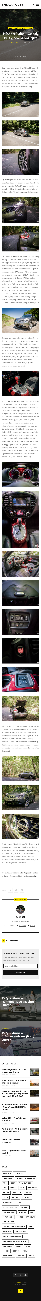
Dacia (5, 1197)
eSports (7, 1231)
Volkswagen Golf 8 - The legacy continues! (14, 1071)
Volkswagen (25, 1183)
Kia (4, 1188)
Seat (22, 1188)
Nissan (29, 28)
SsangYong (8, 1256)
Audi (5, 1183)
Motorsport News (26, 1217)
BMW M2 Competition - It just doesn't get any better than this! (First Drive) (15, 1093)
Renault (17, 1193)
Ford (31, 1256)
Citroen (21, 1256)
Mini (32, 1212)
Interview (8, 1178)
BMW (13, 1183)
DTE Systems (20, 1231)
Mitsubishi (8, 1217)
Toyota (21, 1202)
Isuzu (19, 1246)
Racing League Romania (14, 1227)
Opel (28, 1246)
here (35, 876)
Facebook (22, 925)
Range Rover (9, 1212)
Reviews (22, 28)
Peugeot (26, 1197)
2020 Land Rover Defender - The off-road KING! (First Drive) (15, 1107)
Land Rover (8, 1222)
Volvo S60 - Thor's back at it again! (14, 1119)
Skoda (28, 1193)
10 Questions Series (26, 1178)
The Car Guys (12, 4)
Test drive (12, 28)
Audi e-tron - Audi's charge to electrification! (15, 1130)
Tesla (25, 1251)
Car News (32, 1188)
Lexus (16, 1251)
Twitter (32, 925)
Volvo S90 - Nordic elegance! (11, 1141)
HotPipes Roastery (12, 1236)
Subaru (24, 1207)
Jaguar (22, 1212)
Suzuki (15, 1197)
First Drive (8, 1202)
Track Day (8, 1246)
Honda (6, 1251)
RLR (30, 1227)
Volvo (13, 1188)
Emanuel (15, 42)
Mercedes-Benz (10, 1207)
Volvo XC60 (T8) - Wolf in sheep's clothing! (14, 1081)
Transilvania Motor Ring (15, 1241)
